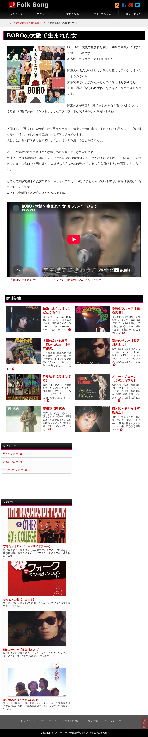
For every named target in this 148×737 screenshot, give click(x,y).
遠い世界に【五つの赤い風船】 (22, 700)
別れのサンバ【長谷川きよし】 (22, 649)
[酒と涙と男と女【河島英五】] (121, 430)
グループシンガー (104, 14)
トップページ (14, 14)
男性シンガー (44, 14)
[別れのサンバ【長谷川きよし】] (114, 365)
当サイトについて (72, 720)
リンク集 (93, 720)
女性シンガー (74, 14)
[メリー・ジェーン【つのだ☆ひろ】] (118, 401)
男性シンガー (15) (13, 453)
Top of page (144, 723)
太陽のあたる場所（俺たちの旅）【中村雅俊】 (57, 344)
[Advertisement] (109, 470)
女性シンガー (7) (12, 461)
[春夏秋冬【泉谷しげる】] (47, 401)
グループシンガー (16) (15, 469)
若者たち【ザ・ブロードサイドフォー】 (27, 546)
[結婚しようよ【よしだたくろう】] (69, 330)
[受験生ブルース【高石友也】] (123, 333)
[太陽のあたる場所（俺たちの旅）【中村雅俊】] (12, 369)
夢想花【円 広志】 (55, 408)
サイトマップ (133, 14)
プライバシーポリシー (116, 720)
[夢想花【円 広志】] (49, 429)
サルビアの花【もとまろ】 (19, 599)
